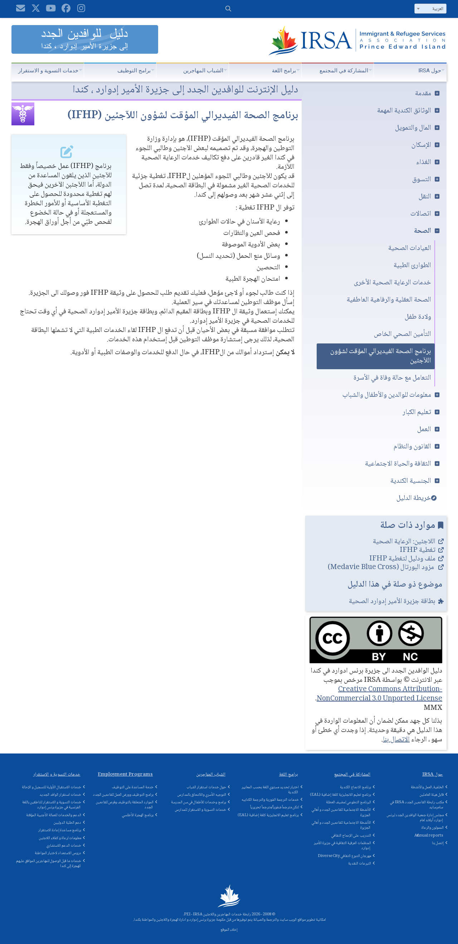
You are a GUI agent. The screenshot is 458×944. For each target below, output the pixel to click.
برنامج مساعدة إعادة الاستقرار (59, 830)
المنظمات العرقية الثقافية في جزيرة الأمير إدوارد (342, 846)
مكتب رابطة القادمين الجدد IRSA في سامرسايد (417, 805)
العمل (424, 430)
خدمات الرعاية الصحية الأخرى (392, 283)
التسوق (421, 180)
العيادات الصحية (409, 248)
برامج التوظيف (134, 70)
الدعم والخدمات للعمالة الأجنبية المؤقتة (53, 815)
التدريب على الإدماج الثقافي (351, 835)
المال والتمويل (413, 128)
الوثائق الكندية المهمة (404, 111)
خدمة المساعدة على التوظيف (133, 787)
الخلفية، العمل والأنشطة (427, 787)
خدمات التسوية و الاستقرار (48, 70)
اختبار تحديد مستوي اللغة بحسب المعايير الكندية (270, 790)
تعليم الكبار (417, 412)
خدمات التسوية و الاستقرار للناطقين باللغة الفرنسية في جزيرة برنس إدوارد (51, 805)
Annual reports (428, 835)
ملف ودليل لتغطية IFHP (402, 559)
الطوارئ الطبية (412, 266)
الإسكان (421, 145)
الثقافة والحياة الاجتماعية (398, 464)
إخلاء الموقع (229, 929)
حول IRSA (429, 70)
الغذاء (423, 162)
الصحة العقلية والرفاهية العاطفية (389, 300)
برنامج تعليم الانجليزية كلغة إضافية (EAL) (268, 815)
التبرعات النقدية (359, 863)
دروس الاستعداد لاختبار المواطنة (58, 853)
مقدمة (423, 94)
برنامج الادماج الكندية (355, 787)
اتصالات (420, 214)
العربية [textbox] (437, 9)
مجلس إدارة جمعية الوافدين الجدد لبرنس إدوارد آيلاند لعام (415, 818)
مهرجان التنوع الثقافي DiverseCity (344, 856)
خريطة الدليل (413, 498)
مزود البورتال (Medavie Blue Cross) (381, 568)
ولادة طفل (418, 317)
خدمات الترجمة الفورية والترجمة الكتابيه (270, 799)
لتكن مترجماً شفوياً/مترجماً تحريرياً (274, 807)
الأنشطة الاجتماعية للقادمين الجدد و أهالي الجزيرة (341, 812)
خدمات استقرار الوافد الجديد (60, 794)
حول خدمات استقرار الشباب (206, 787)
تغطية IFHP (417, 550)
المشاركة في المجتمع (344, 70)
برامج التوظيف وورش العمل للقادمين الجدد (123, 794)
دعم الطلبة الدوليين (67, 822)
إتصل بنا (438, 843)
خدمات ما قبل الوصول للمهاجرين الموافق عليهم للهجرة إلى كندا (48, 864)
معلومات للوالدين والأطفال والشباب (386, 395)
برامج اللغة (284, 70)
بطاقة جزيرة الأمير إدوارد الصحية (392, 602)
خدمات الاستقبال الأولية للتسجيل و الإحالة (51, 787)
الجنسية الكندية (410, 481)
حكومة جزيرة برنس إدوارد (207, 919)
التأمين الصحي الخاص (402, 334)
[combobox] (430, 9)
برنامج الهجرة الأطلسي (138, 815)
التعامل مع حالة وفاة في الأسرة (392, 378)
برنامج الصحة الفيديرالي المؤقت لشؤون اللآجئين (380, 356)
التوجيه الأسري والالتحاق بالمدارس (201, 794)
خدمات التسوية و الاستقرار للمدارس (200, 809)
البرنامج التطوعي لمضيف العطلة (348, 802)
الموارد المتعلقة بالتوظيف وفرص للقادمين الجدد (125, 805)
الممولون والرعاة (433, 827)
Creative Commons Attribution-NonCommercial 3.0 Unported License (379, 694)
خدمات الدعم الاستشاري (64, 845)
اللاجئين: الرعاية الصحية (404, 542)
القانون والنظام (412, 447)
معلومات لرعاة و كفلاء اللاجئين (60, 838)
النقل (425, 197)
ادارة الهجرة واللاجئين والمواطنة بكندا (160, 919)
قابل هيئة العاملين (432, 794)
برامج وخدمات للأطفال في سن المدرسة (198, 802)
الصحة (422, 231)
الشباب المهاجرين (203, 70)
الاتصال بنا (396, 740)
